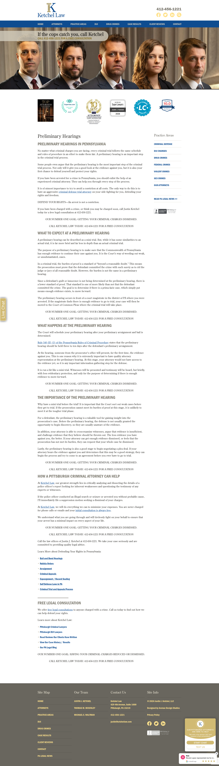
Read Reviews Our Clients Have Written (58, 637)
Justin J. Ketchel (82, 701)
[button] (179, 15)
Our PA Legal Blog (48, 647)
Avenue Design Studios (169, 707)
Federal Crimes (162, 164)
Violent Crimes (161, 171)
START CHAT (200, 742)
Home (40, 23)
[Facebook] (158, 15)
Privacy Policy (153, 714)
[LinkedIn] (172, 15)
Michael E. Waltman (84, 714)
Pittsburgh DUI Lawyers (51, 632)
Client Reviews (157, 23)
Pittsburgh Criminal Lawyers (53, 626)
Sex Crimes (160, 178)
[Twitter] (165, 15)
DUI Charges (160, 150)
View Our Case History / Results (55, 642)
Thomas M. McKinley (84, 707)
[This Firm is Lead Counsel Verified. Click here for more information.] (142, 107)
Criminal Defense (163, 143)
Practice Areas (78, 23)
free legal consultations (60, 609)
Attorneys (57, 23)
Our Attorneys (161, 185)
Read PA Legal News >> (165, 198)
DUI (96, 23)
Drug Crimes (112, 23)
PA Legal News (45, 755)
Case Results (134, 23)
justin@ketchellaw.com (121, 721)
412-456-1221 (168, 9)
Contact (177, 23)
